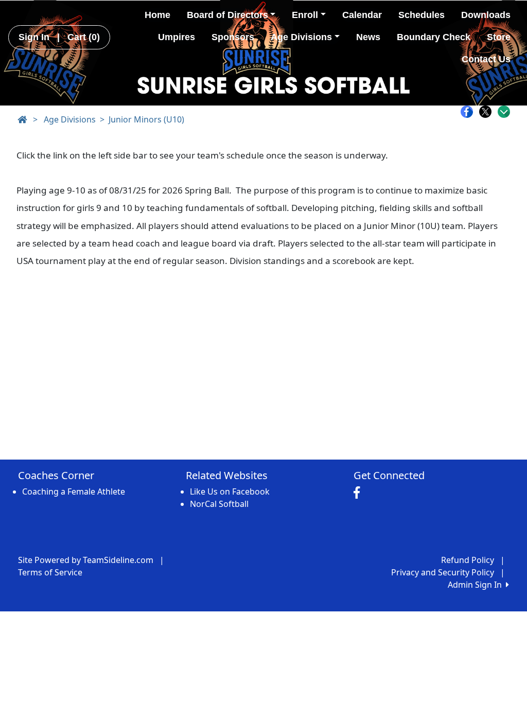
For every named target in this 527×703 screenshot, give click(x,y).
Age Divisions (301, 37)
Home (157, 15)
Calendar (362, 15)
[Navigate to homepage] (22, 119)
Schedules (421, 15)
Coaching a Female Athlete (73, 491)
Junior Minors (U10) (146, 119)
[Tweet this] (488, 112)
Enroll (305, 15)
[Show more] (504, 112)
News (368, 37)
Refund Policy (467, 560)
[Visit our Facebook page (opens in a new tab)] (359, 493)
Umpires (176, 37)
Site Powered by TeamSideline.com (85, 560)
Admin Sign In (477, 584)
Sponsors (233, 37)
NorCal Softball (219, 503)
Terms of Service (50, 572)
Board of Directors (227, 15)
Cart (83, 37)
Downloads (486, 15)
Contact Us (486, 59)
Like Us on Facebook (230, 491)
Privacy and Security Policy (442, 572)
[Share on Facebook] (469, 112)
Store (499, 37)
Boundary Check (433, 37)
